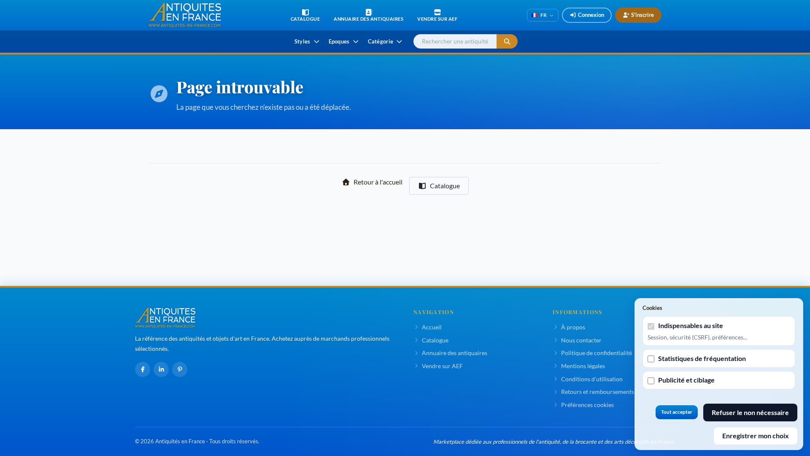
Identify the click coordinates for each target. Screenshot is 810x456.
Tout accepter (676, 412)
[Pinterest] (179, 369)
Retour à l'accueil (378, 182)
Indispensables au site (690, 325)
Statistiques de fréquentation (702, 358)
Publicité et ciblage (686, 380)
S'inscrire (642, 14)
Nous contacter (581, 340)
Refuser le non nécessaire (750, 412)
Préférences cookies (587, 404)
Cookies (652, 307)
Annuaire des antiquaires (454, 352)
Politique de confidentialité (596, 352)
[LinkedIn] (161, 369)
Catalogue (445, 186)
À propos (573, 327)
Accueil (432, 327)
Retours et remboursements (597, 391)
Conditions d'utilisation (592, 379)
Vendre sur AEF (442, 365)
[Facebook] (142, 369)
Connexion (591, 14)
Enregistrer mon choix (755, 436)
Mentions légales (583, 365)
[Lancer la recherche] (507, 41)
